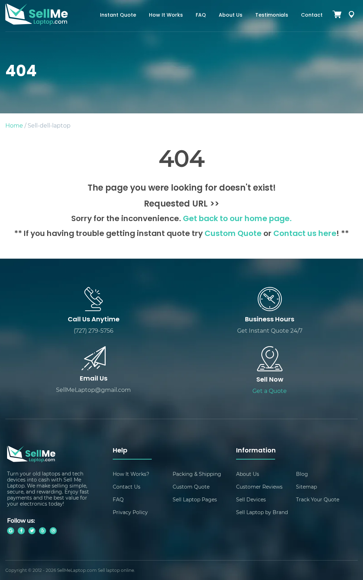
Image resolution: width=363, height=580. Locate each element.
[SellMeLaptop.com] (36, 23)
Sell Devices (251, 499)
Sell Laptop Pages (195, 499)
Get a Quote (269, 390)
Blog (302, 474)
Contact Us (126, 486)
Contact (312, 15)
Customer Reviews (259, 486)
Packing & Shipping (197, 474)
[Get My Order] (351, 15)
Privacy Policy (130, 512)
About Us (230, 15)
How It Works (166, 15)
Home (14, 125)
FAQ (201, 15)
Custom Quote (233, 234)
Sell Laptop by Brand (262, 512)
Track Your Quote (317, 499)
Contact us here (304, 234)
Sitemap (306, 486)
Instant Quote (118, 15)
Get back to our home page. (237, 219)
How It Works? (131, 474)
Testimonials (271, 15)
